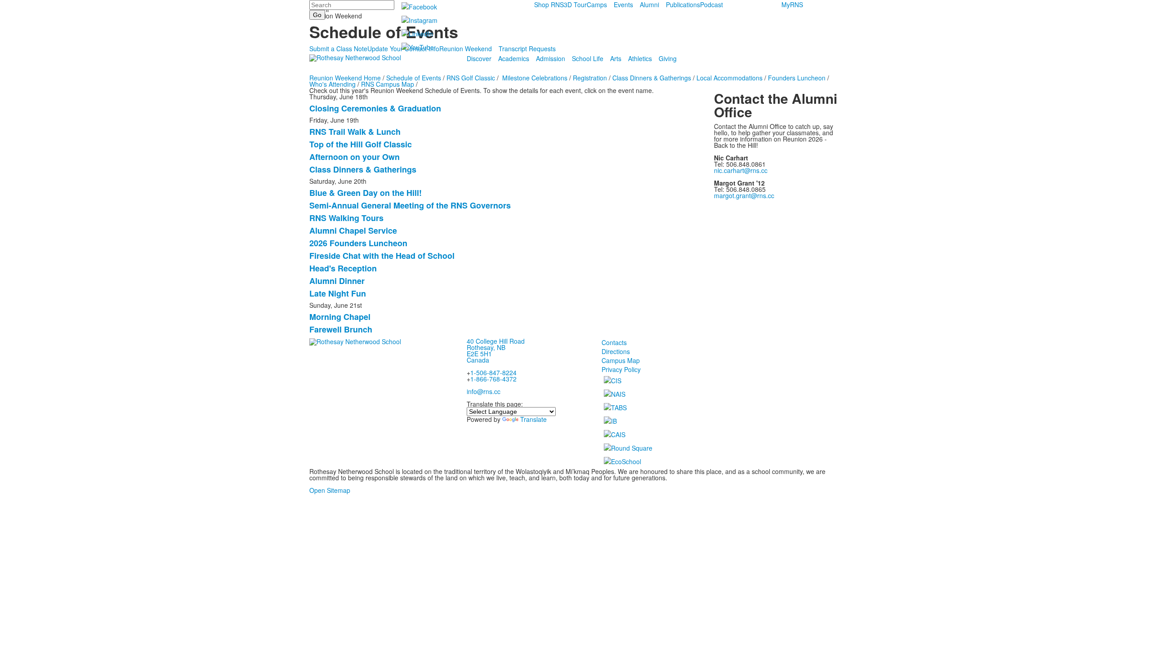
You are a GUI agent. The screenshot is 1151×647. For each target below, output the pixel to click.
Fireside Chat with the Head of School (382, 255)
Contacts (614, 342)
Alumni (649, 4)
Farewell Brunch (340, 329)
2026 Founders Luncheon (358, 243)
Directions (616, 351)
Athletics (640, 58)
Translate (533, 419)
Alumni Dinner (337, 281)
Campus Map (621, 360)
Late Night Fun (337, 293)
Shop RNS (549, 4)
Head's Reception (343, 268)
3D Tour (575, 4)
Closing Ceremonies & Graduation (375, 108)
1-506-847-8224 (493, 372)
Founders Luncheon (796, 77)
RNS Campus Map (387, 84)
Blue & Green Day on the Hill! (365, 193)
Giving (668, 58)
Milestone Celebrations (534, 77)
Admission (550, 58)
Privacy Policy (621, 369)
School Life (587, 58)
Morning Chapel (339, 317)
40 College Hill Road (496, 341)
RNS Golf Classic (470, 77)
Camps (597, 4)
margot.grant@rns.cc (744, 195)
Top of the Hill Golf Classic (360, 144)
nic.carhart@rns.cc (740, 170)
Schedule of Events (413, 77)
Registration (590, 77)
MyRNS (792, 4)
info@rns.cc (483, 391)
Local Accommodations (729, 77)
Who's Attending (332, 84)
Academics (513, 58)
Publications (683, 4)
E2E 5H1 (479, 353)
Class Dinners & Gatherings (651, 77)
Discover (479, 58)
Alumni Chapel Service (353, 230)
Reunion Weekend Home (345, 77)
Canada (478, 359)
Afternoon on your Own (354, 157)
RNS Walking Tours (346, 218)
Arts (615, 58)
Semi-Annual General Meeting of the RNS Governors (410, 205)
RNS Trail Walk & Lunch (355, 131)
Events (623, 4)
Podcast (711, 4)
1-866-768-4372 (493, 378)
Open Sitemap (329, 490)
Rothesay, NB (486, 347)
